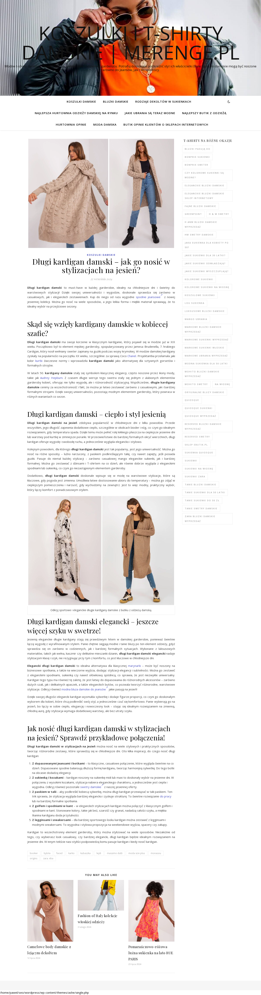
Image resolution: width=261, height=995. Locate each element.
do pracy (165, 796)
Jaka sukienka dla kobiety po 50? (207, 245)
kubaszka (85, 853)
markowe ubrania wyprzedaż (206, 355)
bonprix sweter (196, 164)
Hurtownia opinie (71, 124)
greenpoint (193, 214)
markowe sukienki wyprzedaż (207, 339)
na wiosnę (222, 384)
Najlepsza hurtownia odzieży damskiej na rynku (76, 113)
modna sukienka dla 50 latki (206, 363)
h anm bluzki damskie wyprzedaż (201, 224)
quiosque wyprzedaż (200, 416)
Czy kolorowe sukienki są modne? (204, 175)
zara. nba (48, 858)
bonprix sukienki (197, 156)
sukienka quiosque (199, 452)
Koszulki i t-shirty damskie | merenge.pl (130, 42)
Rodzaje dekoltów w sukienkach (163, 101)
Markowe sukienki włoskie (204, 347)
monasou (156, 853)
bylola (47, 853)
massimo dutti (114, 853)
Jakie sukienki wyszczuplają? (207, 271)
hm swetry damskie (199, 234)
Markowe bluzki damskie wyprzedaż (203, 329)
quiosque (192, 400)
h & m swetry (219, 214)
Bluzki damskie (115, 101)
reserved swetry (197, 436)
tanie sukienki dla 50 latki (205, 492)
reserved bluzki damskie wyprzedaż (203, 426)
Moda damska (105, 124)
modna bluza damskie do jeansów (84, 689)
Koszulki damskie (81, 101)
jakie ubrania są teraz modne (150, 113)
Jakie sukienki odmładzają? (205, 263)
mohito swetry (196, 384)
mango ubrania (196, 319)
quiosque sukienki (198, 408)
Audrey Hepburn (51, 378)
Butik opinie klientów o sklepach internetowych (165, 124)
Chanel (131, 356)
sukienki (191, 460)
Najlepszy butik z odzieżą (204, 113)
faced (59, 853)
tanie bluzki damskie (200, 484)
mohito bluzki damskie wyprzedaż (202, 374)
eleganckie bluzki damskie (204, 185)
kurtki (38, 361)
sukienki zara (195, 476)
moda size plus (136, 853)
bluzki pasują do (197, 148)
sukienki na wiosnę (199, 468)
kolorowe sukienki (199, 279)
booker (34, 853)
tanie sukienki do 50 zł (202, 500)
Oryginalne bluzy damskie (204, 392)
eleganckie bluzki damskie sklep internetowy (204, 196)
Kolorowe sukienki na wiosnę (207, 287)
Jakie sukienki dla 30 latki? (205, 255)
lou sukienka (194, 303)
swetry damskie (90, 787)
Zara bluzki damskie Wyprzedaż (200, 518)
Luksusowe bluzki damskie (205, 311)
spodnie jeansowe (148, 297)
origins (33, 858)
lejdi (98, 853)
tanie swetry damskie (201, 508)
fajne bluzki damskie (200, 206)
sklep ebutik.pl (196, 444)
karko (71, 853)
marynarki (134, 666)
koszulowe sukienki (200, 295)
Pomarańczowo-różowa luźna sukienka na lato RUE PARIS (150, 952)
